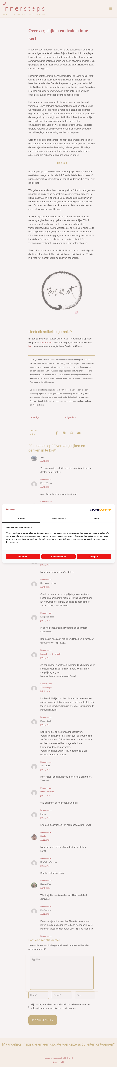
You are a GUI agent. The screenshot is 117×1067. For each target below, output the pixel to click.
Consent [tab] (21, 518)
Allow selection (58, 556)
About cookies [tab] (58, 518)
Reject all (22, 556)
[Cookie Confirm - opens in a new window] (100, 509)
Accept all (94, 556)
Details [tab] (96, 518)
